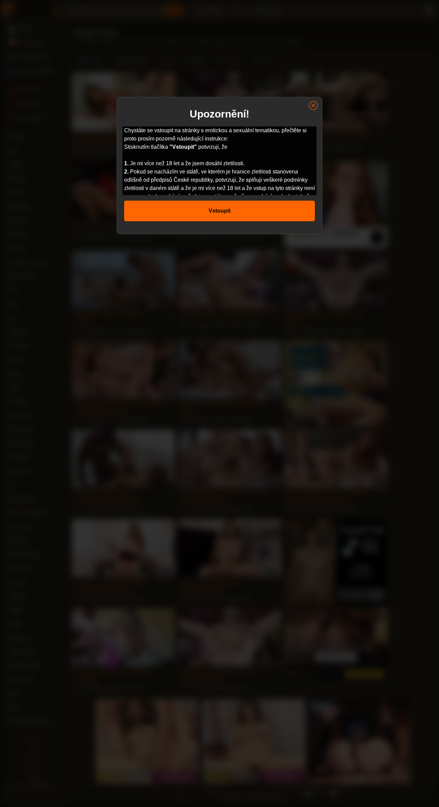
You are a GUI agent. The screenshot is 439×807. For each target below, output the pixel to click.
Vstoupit (219, 211)
